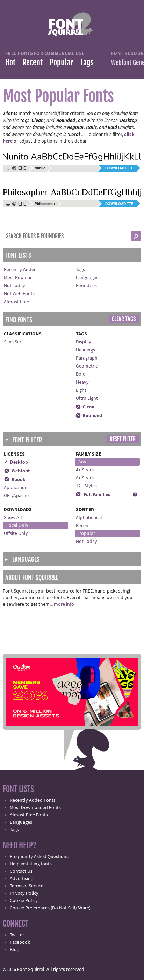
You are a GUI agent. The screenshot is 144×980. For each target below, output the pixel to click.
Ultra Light (87, 398)
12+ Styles (86, 486)
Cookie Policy (24, 901)
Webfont (17, 470)
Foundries (86, 286)
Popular (61, 62)
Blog (14, 949)
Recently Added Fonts (33, 800)
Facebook (20, 942)
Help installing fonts (31, 864)
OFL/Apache (16, 496)
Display (83, 342)
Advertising (21, 879)
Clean (85, 407)
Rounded (89, 415)
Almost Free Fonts (29, 815)
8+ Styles (85, 478)
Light (81, 390)
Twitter (17, 935)
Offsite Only (16, 533)
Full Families (93, 494)
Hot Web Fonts (19, 294)
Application (16, 488)
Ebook (15, 479)
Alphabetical (89, 518)
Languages (87, 278)
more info (64, 604)
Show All (13, 518)
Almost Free (16, 302)
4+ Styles (85, 470)
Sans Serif (14, 342)
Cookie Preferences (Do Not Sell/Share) (50, 908)
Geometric (87, 366)
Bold (81, 374)
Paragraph (87, 358)
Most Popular (18, 278)
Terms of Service (26, 886)
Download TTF (119, 168)
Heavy (82, 382)
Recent (32, 62)
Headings (85, 350)
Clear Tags (124, 318)
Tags (87, 62)
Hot (10, 62)
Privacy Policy (24, 893)
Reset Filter (123, 439)
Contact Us (21, 871)
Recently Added (20, 270)
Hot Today (14, 286)
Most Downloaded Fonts (35, 808)
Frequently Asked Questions (39, 857)
